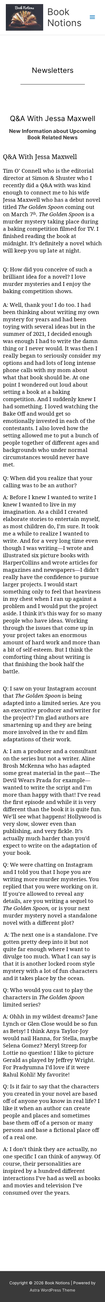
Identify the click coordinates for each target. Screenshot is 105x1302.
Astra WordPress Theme (52, 1290)
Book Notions (64, 17)
